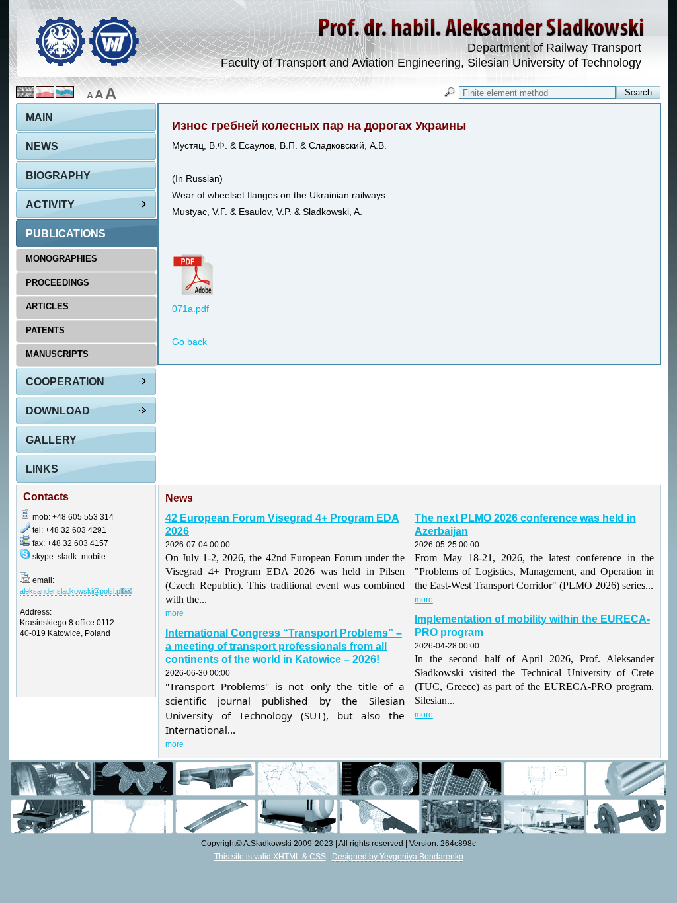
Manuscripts (57, 354)
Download (58, 410)
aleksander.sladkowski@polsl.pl (71, 591)
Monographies (61, 259)
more (174, 613)
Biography (58, 175)
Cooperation (65, 381)
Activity (50, 204)
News (42, 146)
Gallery (51, 440)
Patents (45, 330)
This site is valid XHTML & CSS (270, 856)
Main (39, 117)
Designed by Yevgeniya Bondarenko (397, 856)
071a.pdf (190, 309)
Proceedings (57, 283)
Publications (66, 233)
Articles (47, 306)
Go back (189, 342)
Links (42, 469)
